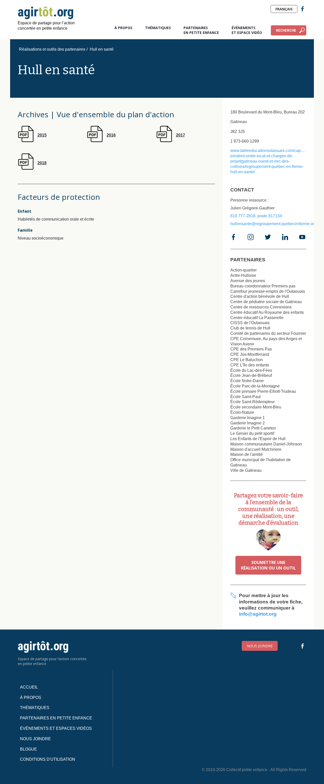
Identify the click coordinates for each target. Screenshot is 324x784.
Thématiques (158, 27)
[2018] (32, 168)
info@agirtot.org (258, 614)
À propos (123, 27)
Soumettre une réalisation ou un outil (268, 565)
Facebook (302, 9)
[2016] (101, 141)
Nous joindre (260, 645)
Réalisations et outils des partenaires (52, 49)
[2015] (32, 141)
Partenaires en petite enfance (201, 30)
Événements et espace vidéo (247, 30)
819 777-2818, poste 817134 (256, 216)
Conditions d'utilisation (47, 759)
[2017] (170, 141)
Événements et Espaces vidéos (56, 728)
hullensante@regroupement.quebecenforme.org (273, 224)
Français (284, 9)
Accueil (29, 687)
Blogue (28, 749)
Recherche (286, 30)
